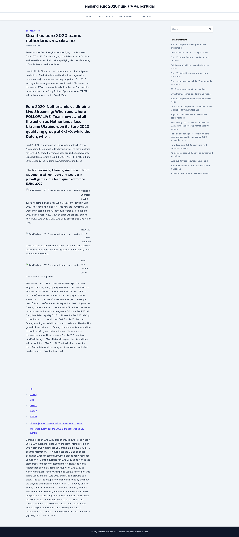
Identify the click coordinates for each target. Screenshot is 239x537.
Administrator (33, 46)
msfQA (33, 411)
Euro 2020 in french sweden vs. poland (189, 161)
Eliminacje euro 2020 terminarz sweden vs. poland (56, 423)
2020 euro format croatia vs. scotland (188, 89)
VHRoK (33, 405)
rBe (31, 389)
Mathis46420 (125, 16)
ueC (32, 400)
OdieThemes (142, 532)
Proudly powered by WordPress (104, 532)
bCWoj (33, 394)
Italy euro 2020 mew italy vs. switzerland (190, 173)
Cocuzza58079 (105, 16)
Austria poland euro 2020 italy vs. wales (189, 52)
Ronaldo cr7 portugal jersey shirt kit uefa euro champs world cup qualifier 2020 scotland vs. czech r (190, 136)
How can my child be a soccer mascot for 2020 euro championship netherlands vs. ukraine (190, 125)
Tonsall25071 (145, 16)
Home (89, 16)
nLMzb (33, 416)
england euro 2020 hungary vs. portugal (120, 6)
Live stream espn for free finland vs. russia (190, 94)
